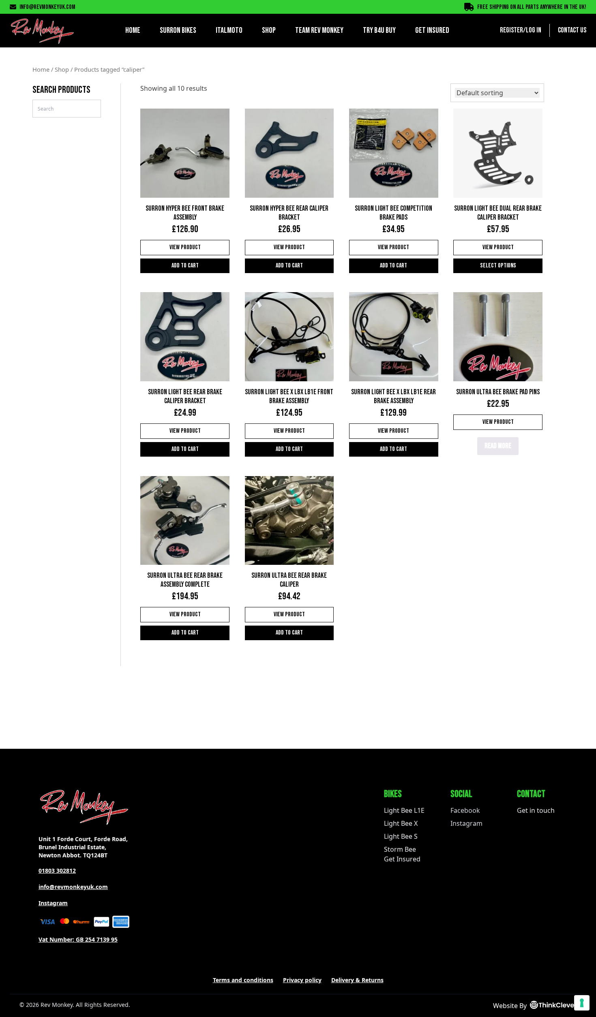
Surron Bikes (178, 30)
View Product (185, 247)
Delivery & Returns (357, 980)
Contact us (572, 30)
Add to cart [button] (185, 265)
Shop (269, 30)
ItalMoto (229, 30)
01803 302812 (57, 870)
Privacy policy (302, 980)
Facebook (465, 810)
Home (132, 30)
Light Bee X (401, 823)
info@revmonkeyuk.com (47, 7)
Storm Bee (400, 849)
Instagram (53, 903)
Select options (498, 265)
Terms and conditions (243, 980)
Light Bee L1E (404, 810)
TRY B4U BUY (379, 30)
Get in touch (536, 810)
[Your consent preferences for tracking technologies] (582, 1003)
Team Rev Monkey (319, 30)
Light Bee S (401, 836)
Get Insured (432, 30)
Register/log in (520, 30)
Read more (498, 446)
